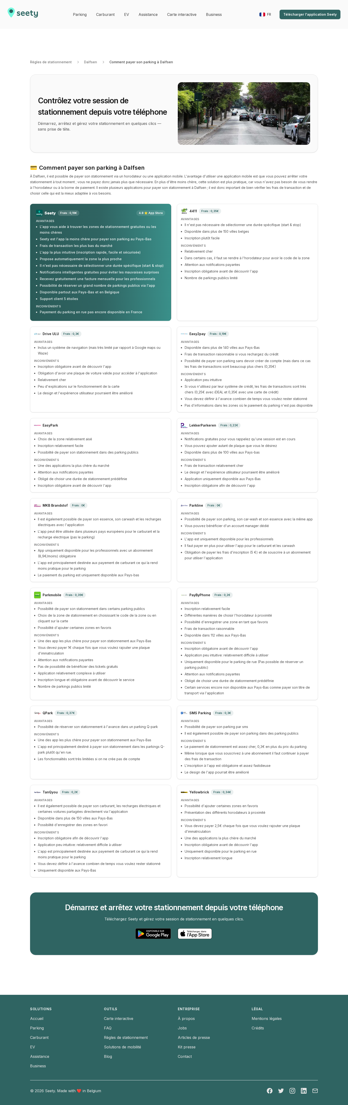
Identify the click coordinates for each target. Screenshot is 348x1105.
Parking (37, 1028)
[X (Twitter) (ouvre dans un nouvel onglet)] (281, 1091)
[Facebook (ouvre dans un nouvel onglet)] (269, 1091)
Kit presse (187, 1047)
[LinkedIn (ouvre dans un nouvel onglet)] (304, 1091)
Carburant (39, 1037)
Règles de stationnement (51, 62)
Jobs (182, 1028)
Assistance (39, 1056)
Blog (108, 1056)
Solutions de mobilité (122, 1047)
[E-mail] (315, 1091)
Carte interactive (118, 1018)
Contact (185, 1056)
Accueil (36, 1018)
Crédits (258, 1028)
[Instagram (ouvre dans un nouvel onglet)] (292, 1091)
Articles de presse (194, 1037)
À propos (186, 1018)
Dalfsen (90, 62)
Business (38, 1066)
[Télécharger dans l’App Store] (195, 934)
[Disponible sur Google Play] (153, 934)
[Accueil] (23, 14)
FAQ (108, 1028)
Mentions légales (267, 1018)
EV (32, 1047)
